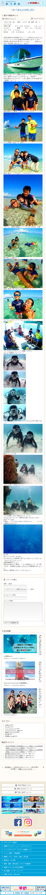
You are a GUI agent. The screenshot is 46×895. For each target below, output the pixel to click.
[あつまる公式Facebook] (18, 825)
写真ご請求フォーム (24, 792)
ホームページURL (9, 595)
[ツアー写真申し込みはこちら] (23, 836)
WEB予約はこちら (24, 785)
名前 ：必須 (7, 584)
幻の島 (7, 734)
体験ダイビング (10, 18)
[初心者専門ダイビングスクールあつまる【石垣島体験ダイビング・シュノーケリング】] (11, 4)
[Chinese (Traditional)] (36, 3)
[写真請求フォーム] (41, 890)
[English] (31, 3)
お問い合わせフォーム (24, 789)
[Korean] (38, 3)
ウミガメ (7, 727)
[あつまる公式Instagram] (28, 825)
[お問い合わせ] (5, 890)
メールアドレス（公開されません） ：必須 (18, 589)
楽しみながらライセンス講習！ (14, 755)
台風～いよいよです (25, 769)
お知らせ (7, 725)
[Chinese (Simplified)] (33, 3)
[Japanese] (28, 3)
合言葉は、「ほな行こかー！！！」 (17, 767)
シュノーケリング (10, 728)
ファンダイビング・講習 (12, 730)
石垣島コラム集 (10, 736)
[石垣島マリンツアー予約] (23, 890)
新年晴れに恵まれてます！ (13, 753)
